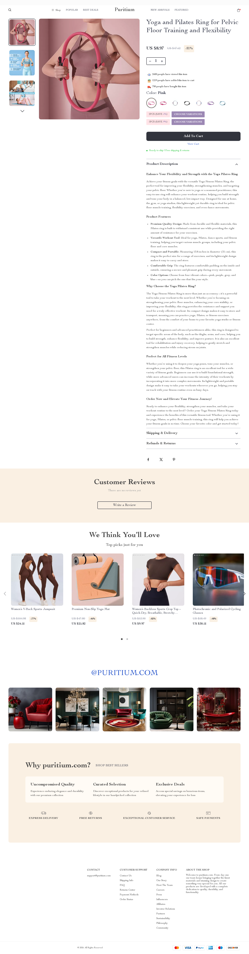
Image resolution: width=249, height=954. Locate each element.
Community (162, 928)
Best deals (90, 10)
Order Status (126, 899)
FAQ (122, 885)
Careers (160, 890)
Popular (72, 10)
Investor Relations (165, 909)
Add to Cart (193, 136)
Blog (158, 876)
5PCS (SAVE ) (158, 122)
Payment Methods (129, 895)
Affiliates (160, 904)
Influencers (162, 899)
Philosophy (162, 923)
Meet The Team (164, 885)
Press (159, 895)
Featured (181, 10)
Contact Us (126, 876)
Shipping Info (126, 880)
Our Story (161, 880)
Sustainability (163, 918)
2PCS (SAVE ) (158, 114)
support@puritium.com (99, 876)
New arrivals (160, 10)
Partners (160, 914)
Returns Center (127, 890)
